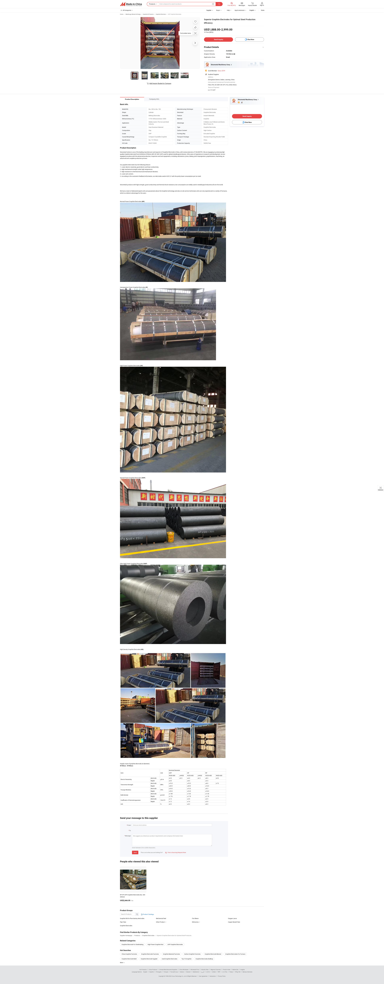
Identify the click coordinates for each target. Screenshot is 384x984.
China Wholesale (183, 969)
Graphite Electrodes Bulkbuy (204, 959)
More (122, 962)
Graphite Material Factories (171, 954)
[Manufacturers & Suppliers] (131, 4)
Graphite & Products (148, 14)
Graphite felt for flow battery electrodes (132, 918)
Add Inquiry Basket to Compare (160, 83)
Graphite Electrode (161, 14)
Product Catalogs (148, 914)
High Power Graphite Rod (155, 944)
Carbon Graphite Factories (192, 954)
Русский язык (174, 972)
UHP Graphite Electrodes (174, 14)
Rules (262, 10)
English (145, 972)
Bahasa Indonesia (247, 972)
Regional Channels (216, 969)
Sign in (262, 5)
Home (121, 14)
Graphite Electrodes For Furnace (235, 954)
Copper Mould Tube (234, 922)
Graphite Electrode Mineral (213, 954)
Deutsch (188, 972)
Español (151, 972)
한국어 (208, 972)
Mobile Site (235, 969)
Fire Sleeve (195, 918)
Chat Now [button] (250, 39)
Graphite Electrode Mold (129, 959)
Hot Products (143, 969)
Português (159, 972)
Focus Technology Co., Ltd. (179, 976)
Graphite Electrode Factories (150, 954)
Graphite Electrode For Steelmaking (132, 944)
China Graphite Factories (129, 954)
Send (135, 852)
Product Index (226, 969)
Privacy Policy (222, 976)
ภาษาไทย (224, 972)
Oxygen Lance (232, 918)
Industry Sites (204, 969)
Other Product (160, 922)
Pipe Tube (123, 922)
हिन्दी (219, 972)
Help (228, 10)
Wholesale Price (194, 969)
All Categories (127, 10)
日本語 (214, 972)
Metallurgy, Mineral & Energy (133, 14)
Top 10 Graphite (186, 959)
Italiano (182, 972)
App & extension (240, 10)
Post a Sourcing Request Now (175, 852)
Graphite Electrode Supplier (149, 959)
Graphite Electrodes (126, 926)
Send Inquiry (218, 39)
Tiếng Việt (237, 972)
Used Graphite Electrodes (169, 959)
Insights (242, 969)
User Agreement (203, 976)
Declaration (213, 976)
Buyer (218, 10)
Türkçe (231, 972)
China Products (153, 969)
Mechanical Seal (161, 918)
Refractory (195, 922)
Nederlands (196, 972)
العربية (202, 972)
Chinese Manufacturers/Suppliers (168, 969)
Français (166, 972)
